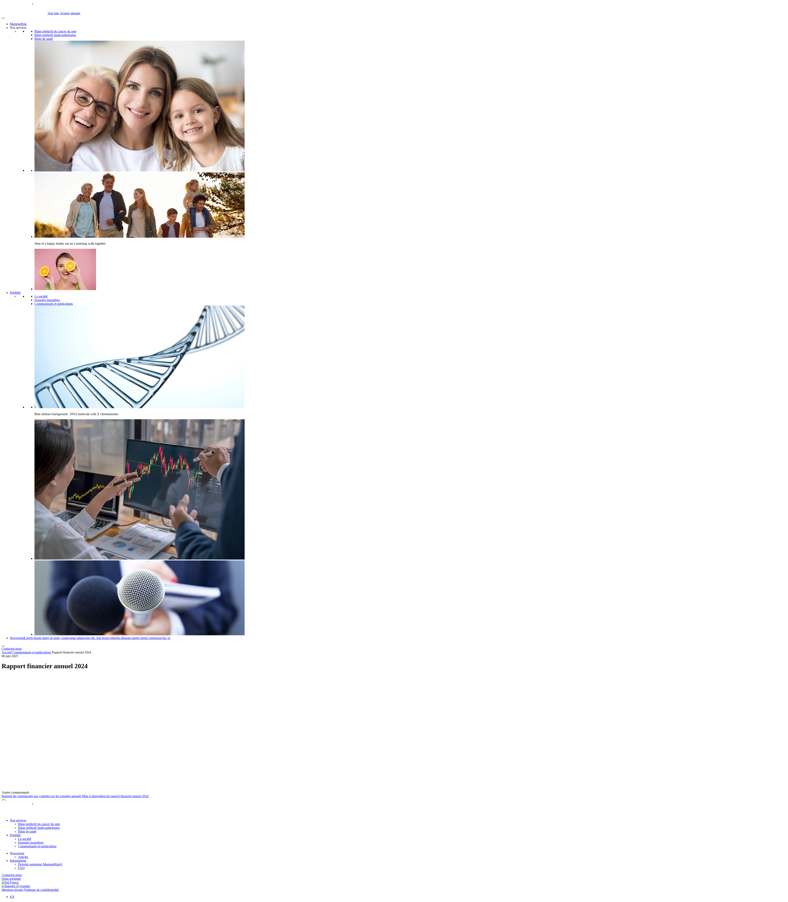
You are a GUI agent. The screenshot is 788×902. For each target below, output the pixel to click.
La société (41, 296)
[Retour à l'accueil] (24, 813)
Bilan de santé (43, 38)
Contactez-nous (12, 648)
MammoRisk (18, 24)
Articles (23, 857)
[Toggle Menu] (3, 18)
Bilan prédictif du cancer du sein (55, 31)
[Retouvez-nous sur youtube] (23, 886)
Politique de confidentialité (41, 890)
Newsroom (17, 853)
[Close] (3, 646)
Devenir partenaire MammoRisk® (40, 864)
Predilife (15, 292)
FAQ (21, 868)
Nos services (18, 820)
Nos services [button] (18, 27)
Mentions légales (12, 890)
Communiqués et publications (53, 303)
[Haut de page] (4, 800)
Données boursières (47, 300)
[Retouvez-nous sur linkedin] (9, 886)
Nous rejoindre (11, 878)
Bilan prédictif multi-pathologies (55, 35)
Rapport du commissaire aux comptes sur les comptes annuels (41, 796)
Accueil (7, 652)
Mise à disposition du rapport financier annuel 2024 (115, 796)
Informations (18, 860)
